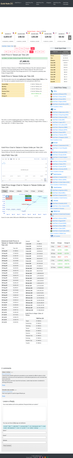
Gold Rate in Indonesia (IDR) (59, 117)
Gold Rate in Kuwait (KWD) (59, 223)
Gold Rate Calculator (65, 3)
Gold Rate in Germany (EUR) (59, 169)
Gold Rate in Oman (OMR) (59, 226)
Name (5, 430)
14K (27, 51)
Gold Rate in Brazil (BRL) (58, 192)
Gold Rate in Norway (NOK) (59, 161)
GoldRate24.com (38, 456)
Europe (55, 142)
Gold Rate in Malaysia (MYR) (59, 129)
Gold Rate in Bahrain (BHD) (59, 218)
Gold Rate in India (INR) (58, 119)
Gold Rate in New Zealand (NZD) (60, 206)
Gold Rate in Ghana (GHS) (59, 96)
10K (36, 51)
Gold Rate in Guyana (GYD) (59, 195)
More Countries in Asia (56, 139)
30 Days (12, 191)
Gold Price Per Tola (57, 3)
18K (23, 51)
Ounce (17, 48)
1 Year (26, 191)
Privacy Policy (29, 457)
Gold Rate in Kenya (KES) (59, 99)
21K (19, 51)
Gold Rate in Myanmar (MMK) (59, 127)
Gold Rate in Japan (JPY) (58, 122)
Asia (54, 109)
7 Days (4, 191)
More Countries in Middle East (58, 233)
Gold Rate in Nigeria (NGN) (59, 101)
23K (10, 51)
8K (43, 51)
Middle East (56, 211)
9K (39, 51)
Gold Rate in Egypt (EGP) (58, 220)
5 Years (33, 191)
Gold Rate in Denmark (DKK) (59, 152)
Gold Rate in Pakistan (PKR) (59, 135)
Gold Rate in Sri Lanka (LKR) (59, 124)
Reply (3, 385)
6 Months (19, 191)
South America (57, 187)
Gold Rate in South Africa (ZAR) (60, 104)
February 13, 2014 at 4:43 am (7, 391)
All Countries (56, 236)
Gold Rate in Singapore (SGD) (60, 137)
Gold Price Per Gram (40, 3)
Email (5, 435)
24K (6, 51)
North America (57, 174)
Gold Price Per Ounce (29, 3)
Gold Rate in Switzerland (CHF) (60, 145)
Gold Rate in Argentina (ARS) (59, 190)
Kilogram (48, 2)
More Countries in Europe (56, 171)
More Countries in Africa (56, 106)
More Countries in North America (58, 184)
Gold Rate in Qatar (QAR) (58, 228)
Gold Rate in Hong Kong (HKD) (60, 114)
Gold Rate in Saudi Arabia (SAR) (60, 230)
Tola (33, 48)
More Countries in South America (58, 197)
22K (15, 51)
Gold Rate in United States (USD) (60, 182)
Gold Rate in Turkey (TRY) (59, 164)
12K (31, 51)
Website (5, 440)
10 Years (40, 191)
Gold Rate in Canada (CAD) (59, 177)
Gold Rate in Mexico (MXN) (59, 179)
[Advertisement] (36, 20)
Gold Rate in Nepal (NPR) (59, 132)
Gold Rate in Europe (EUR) (59, 154)
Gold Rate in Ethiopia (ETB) (59, 94)
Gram (22, 48)
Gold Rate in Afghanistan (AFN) (60, 112)
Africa (55, 91)
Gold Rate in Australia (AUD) (59, 203)
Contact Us (35, 457)
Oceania (55, 200)
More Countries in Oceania (57, 208)
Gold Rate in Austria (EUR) (59, 166)
